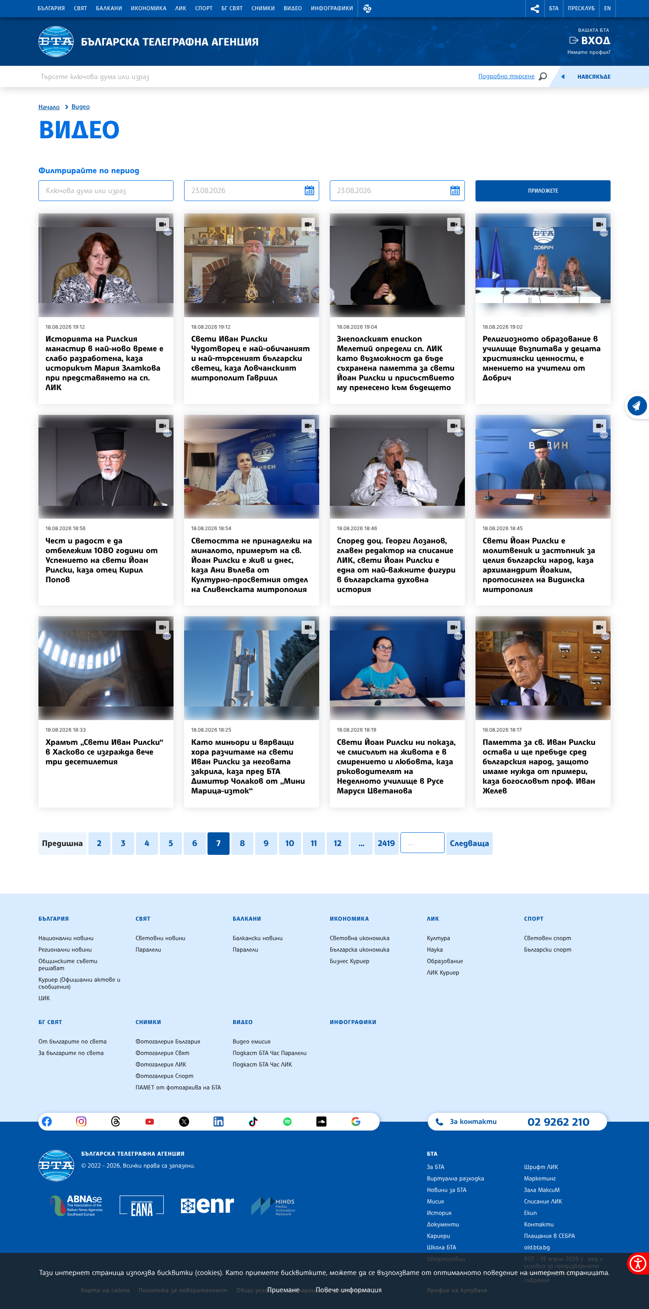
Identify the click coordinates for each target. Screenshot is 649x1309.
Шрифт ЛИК (541, 1167)
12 (337, 843)
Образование (445, 961)
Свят (80, 8)
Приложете (543, 190)
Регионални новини (65, 949)
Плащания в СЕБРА (549, 1236)
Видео (293, 8)
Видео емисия (252, 1041)
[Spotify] (290, 1121)
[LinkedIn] (222, 1121)
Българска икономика (359, 949)
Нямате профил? (589, 52)
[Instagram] (84, 1121)
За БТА (435, 1167)
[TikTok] (256, 1121)
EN (607, 8)
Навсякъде (594, 76)
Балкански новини (258, 938)
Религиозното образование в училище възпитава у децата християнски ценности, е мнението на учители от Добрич (542, 358)
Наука (435, 949)
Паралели (148, 949)
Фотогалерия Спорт (164, 1076)
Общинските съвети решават (68, 965)
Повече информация (349, 1289)
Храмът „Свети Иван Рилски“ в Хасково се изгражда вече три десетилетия (104, 751)
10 (290, 843)
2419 (386, 843)
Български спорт (547, 949)
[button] (367, 8)
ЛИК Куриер (443, 972)
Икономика (149, 8)
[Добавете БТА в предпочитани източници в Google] (359, 1121)
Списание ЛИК (543, 1201)
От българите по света (72, 1041)
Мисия (435, 1201)
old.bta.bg (537, 1247)
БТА (553, 8)
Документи (443, 1224)
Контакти (539, 1224)
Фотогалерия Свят (162, 1053)
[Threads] (119, 1121)
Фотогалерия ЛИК (161, 1064)
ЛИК (180, 8)
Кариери (438, 1236)
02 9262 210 (558, 1121)
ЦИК (44, 998)
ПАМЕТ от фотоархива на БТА (178, 1087)
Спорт (203, 8)
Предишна (62, 843)
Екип (530, 1213)
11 (314, 843)
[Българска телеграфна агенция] (56, 1165)
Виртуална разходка (455, 1178)
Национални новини (66, 938)
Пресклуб (581, 8)
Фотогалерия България (168, 1041)
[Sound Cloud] (324, 1121)
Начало (49, 107)
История (439, 1213)
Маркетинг (539, 1178)
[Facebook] (50, 1121)
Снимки (263, 8)
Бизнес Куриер (350, 961)
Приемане (283, 1289)
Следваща (469, 843)
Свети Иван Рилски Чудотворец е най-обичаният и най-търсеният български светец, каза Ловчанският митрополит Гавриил (250, 358)
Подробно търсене (507, 76)
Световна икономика (359, 938)
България (51, 8)
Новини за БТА (447, 1190)
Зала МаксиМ (542, 1190)
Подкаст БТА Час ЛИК (262, 1064)
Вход (596, 40)
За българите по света (71, 1053)
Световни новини (160, 938)
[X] (187, 1121)
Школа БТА (441, 1247)
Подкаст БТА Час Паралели (269, 1053)
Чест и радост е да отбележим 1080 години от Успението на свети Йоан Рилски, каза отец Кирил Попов (101, 560)
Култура (438, 938)
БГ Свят (232, 8)
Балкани (109, 8)
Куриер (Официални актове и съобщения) (79, 983)
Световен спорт (547, 938)
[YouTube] (153, 1121)
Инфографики (332, 8)
